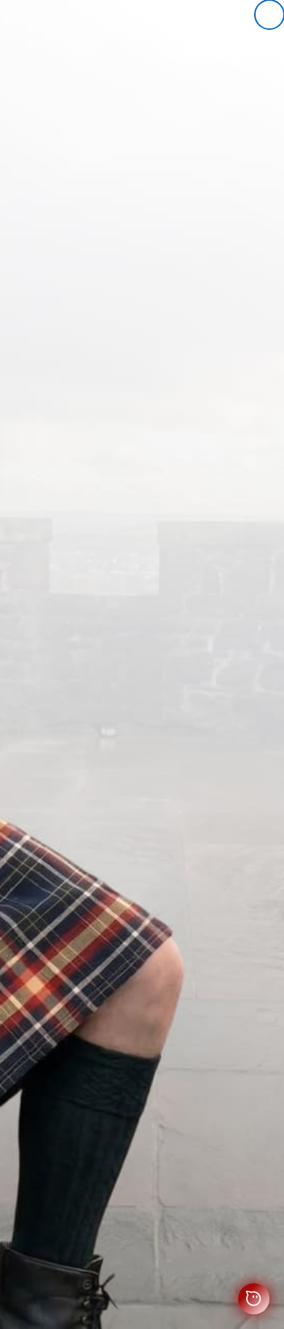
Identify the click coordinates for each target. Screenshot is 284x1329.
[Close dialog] (269, 14)
